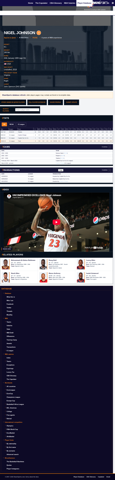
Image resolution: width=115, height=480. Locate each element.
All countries (11, 386)
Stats (8, 329)
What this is (11, 297)
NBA (6, 318)
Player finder (9, 440)
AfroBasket (10, 436)
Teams (9, 322)
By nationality (11, 444)
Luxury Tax (10, 372)
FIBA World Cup (12, 429)
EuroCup (10, 393)
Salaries (9, 325)
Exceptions (10, 365)
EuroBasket (11, 433)
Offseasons (10, 336)
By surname (11, 451)
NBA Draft (10, 333)
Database (8, 293)
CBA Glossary (56, 3)
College (9, 411)
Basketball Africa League (15, 404)
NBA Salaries (69, 3)
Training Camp (12, 340)
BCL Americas (12, 408)
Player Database (84, 3)
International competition (13, 422)
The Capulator (41, 3)
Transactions (11, 347)
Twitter (9, 308)
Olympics (10, 426)
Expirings (10, 368)
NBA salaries (9, 354)
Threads (9, 311)
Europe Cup (11, 401)
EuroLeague (11, 390)
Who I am (10, 300)
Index (8, 358)
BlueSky (9, 315)
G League (10, 350)
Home (30, 3)
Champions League (13, 397)
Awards (9, 343)
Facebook (10, 304)
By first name (11, 447)
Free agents (11, 415)
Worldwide (8, 383)
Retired (9, 418)
